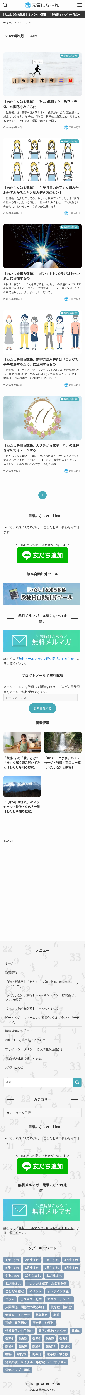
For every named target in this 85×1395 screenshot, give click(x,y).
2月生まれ (32, 1260)
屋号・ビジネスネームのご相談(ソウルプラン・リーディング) (42, 1020)
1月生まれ (12, 1260)
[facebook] (27, 1384)
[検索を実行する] (77, 1082)
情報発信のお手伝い (18, 1031)
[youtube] (48, 1384)
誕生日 (36, 1354)
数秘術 (65, 1346)
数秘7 (9, 1346)
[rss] (53, 1384)
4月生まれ (71, 1260)
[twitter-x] (32, 1384)
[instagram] (37, 1384)
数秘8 (23, 1346)
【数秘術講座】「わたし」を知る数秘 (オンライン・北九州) (38, 984)
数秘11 (51, 1346)
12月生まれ (13, 1283)
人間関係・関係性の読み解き (25, 1307)
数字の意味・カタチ (52, 1330)
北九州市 (42, 1315)
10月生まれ (33, 1275)
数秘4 (36, 1338)
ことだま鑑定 (14, 1291)
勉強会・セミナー (17, 1315)
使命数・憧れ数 (61, 1307)
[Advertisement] (42, 886)
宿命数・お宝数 (43, 1322)
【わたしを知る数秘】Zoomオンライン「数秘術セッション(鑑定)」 (41, 997)
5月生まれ (12, 1267)
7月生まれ (52, 1267)
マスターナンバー (59, 1299)
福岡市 (21, 1354)
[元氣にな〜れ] (42, 5)
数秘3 (23, 1338)
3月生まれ (52, 1260)
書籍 (8, 1354)
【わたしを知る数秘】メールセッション (32, 1008)
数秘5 (50, 1338)
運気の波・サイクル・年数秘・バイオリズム (35, 1362)
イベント (35, 1291)
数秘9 (36, 1346)
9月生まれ (12, 1275)
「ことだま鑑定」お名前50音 (47, 1283)
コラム (10, 1299)
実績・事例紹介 (16, 1322)
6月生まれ (32, 1267)
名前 (56, 1315)
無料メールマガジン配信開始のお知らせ (46, 658)
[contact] (58, 1384)
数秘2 (9, 1338)
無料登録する (42, 708)
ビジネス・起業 (31, 1299)
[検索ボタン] (5, 5)
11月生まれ (54, 1275)
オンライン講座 (58, 1291)
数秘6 (63, 1338)
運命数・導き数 (57, 1354)
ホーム (9, 963)
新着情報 (11, 972)
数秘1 (76, 1330)
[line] (42, 1384)
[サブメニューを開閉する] (77, 984)
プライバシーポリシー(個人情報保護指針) (33, 1049)
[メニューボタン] (80, 5)
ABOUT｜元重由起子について (25, 1040)
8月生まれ (71, 1267)
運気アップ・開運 (17, 1370)
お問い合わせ (14, 1067)
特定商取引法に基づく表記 (23, 1058)
